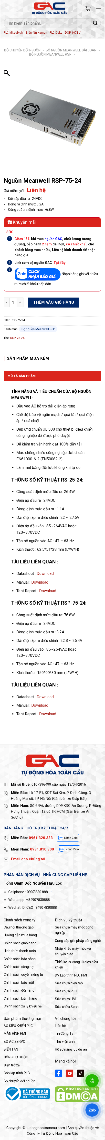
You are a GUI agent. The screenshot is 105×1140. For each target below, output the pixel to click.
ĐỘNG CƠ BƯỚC (16, 1057)
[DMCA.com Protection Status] (77, 1094)
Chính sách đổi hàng (19, 990)
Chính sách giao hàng (20, 943)
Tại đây (59, 263)
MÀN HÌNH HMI (15, 1033)
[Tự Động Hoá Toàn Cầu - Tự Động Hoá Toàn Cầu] (49, 8)
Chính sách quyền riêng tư (23, 974)
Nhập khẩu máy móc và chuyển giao (73, 951)
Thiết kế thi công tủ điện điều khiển (76, 964)
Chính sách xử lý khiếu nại (23, 1006)
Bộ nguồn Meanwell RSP (50, 54)
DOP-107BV (73, 32)
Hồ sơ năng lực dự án (71, 1049)
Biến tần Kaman (36, 32)
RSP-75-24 (17, 338)
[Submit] (95, 23)
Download (45, 573)
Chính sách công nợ (18, 967)
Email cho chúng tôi (28, 859)
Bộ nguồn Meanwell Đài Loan (71, 50)
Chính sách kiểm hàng (20, 998)
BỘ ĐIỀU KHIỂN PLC (18, 1026)
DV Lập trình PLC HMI (71, 975)
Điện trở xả (12, 1065)
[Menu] (98, 8)
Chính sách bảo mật (19, 983)
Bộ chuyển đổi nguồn (22, 50)
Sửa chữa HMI (65, 999)
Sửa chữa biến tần (69, 983)
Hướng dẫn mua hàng (20, 935)
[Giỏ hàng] (88, 8)
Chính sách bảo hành (20, 959)
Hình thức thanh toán (20, 951)
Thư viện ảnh (65, 1041)
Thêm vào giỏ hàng (53, 302)
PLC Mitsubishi (13, 32)
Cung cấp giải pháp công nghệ (78, 941)
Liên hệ (60, 1026)
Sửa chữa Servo (67, 1007)
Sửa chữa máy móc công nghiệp (74, 930)
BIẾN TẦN (11, 1049)
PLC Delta (56, 32)
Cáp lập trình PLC (17, 1073)
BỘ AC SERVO (14, 1041)
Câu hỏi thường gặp (19, 927)
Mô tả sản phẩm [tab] (22, 376)
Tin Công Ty (64, 1033)
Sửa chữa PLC (66, 991)
